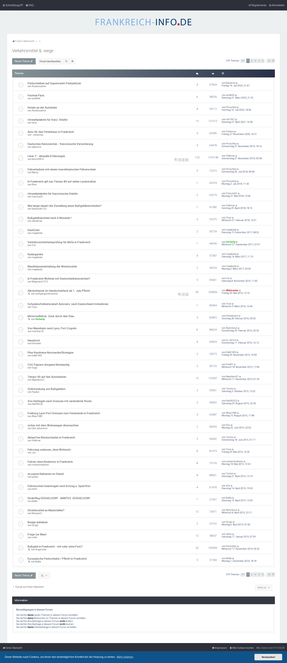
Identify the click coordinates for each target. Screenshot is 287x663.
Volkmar (230, 155)
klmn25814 (38, 159)
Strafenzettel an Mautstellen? (46, 510)
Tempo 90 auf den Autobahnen (47, 376)
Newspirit (37, 513)
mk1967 (230, 119)
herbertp (230, 242)
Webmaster (232, 290)
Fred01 (229, 364)
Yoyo (228, 217)
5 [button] (262, 61)
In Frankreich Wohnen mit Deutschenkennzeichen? (59, 278)
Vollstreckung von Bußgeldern (46, 389)
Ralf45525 (37, 404)
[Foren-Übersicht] (143, 22)
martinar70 (38, 331)
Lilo (228, 278)
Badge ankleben (38, 522)
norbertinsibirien (40, 464)
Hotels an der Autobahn (42, 107)
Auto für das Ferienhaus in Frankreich (51, 131)
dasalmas (37, 221)
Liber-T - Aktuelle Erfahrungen (46, 156)
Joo (34, 452)
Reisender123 (39, 208)
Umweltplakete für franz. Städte (47, 119)
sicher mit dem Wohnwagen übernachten (53, 425)
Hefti (34, 489)
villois (229, 534)
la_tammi (231, 340)
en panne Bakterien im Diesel (46, 474)
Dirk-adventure (40, 428)
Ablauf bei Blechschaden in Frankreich (51, 437)
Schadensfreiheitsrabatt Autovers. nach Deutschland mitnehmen (68, 304)
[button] (243, 60)
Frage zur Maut (37, 534)
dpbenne (36, 147)
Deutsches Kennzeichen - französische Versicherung (60, 144)
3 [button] (255, 61)
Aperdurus (231, 328)
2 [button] (251, 61)
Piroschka (231, 107)
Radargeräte (35, 254)
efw (228, 485)
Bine (34, 184)
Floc (228, 425)
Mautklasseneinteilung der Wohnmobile (52, 266)
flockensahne (39, 86)
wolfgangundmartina (46, 293)
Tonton (230, 388)
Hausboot (34, 340)
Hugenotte (41, 549)
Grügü (35, 525)
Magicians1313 (40, 281)
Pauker (35, 392)
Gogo (34, 367)
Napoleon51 (38, 379)
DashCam (34, 230)
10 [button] (269, 61)
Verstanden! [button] (268, 657)
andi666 (36, 98)
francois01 (37, 196)
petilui (35, 477)
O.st (34, 245)
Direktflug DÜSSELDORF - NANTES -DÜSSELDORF (59, 498)
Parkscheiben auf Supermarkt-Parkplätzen (54, 83)
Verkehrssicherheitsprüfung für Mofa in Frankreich (59, 242)
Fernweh (36, 343)
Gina (34, 122)
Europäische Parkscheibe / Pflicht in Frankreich (57, 558)
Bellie (35, 501)
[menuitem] (30, 5)
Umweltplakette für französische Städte (53, 193)
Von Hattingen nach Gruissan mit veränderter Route (60, 401)
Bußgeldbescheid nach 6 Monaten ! (50, 218)
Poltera (230, 131)
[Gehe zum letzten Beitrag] (237, 83)
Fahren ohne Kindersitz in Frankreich (50, 461)
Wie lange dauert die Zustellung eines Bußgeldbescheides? (64, 205)
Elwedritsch (232, 315)
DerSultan (231, 546)
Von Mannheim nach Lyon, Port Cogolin (52, 328)
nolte (34, 537)
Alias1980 (37, 416)
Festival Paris (36, 95)
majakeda (37, 233)
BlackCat (230, 83)
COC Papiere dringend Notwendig (48, 364)
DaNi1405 (37, 355)
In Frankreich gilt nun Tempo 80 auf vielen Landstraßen (62, 181)
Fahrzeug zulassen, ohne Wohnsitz (49, 449)
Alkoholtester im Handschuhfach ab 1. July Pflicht (59, 290)
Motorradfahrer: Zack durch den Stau (51, 316)
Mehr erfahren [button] (125, 657)
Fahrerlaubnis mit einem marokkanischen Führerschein (62, 169)
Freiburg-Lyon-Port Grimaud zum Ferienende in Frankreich (64, 413)
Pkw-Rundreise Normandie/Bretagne (50, 352)
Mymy (35, 172)
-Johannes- (38, 134)
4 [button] (259, 61)
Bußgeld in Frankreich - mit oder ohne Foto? (55, 546)
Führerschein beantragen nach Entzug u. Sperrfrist (59, 486)
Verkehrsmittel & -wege (32, 50)
